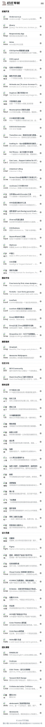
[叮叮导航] (11, 3)
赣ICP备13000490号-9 (11, 723)
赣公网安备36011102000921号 (31, 723)
